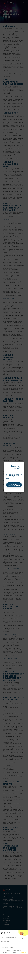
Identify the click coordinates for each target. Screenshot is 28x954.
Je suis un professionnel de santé (14, 485)
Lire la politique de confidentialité (7, 943)
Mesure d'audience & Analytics (7, 947)
